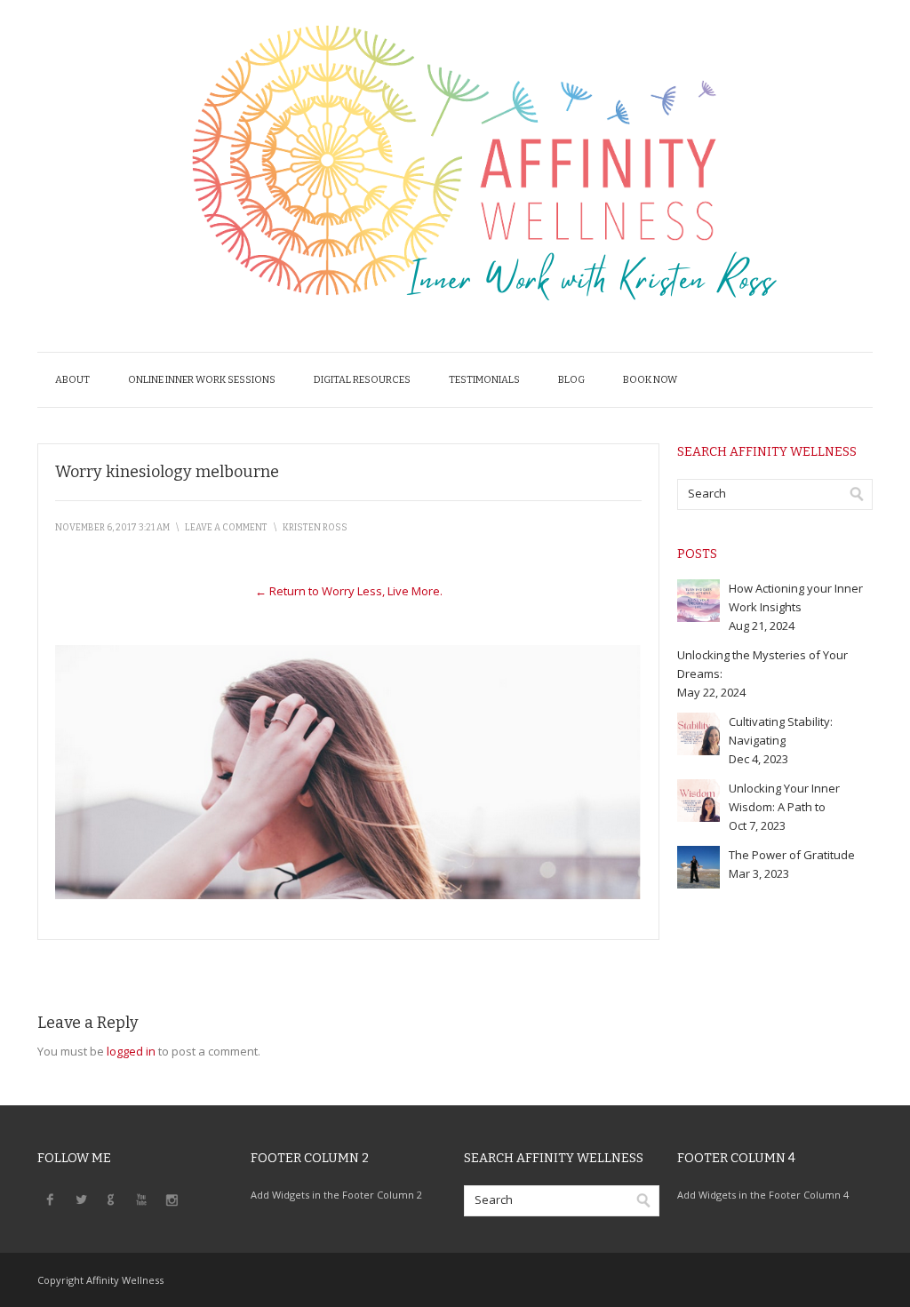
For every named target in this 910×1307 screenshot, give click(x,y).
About (72, 380)
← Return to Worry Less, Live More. (349, 591)
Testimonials (484, 380)
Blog (571, 380)
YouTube (141, 1198)
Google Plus (111, 1198)
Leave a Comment (226, 527)
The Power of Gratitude (792, 855)
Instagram (171, 1198)
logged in (131, 1051)
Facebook (50, 1198)
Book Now (650, 380)
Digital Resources (362, 380)
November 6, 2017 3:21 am (112, 527)
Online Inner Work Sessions (201, 380)
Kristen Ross (315, 527)
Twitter (81, 1198)
